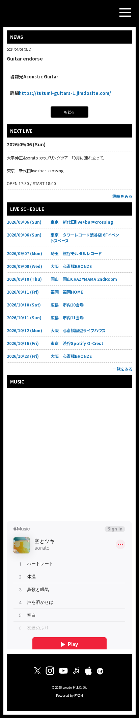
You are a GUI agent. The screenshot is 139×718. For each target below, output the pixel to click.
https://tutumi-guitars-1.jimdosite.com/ (65, 93)
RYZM (78, 695)
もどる (69, 112)
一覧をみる (122, 369)
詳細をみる (122, 196)
